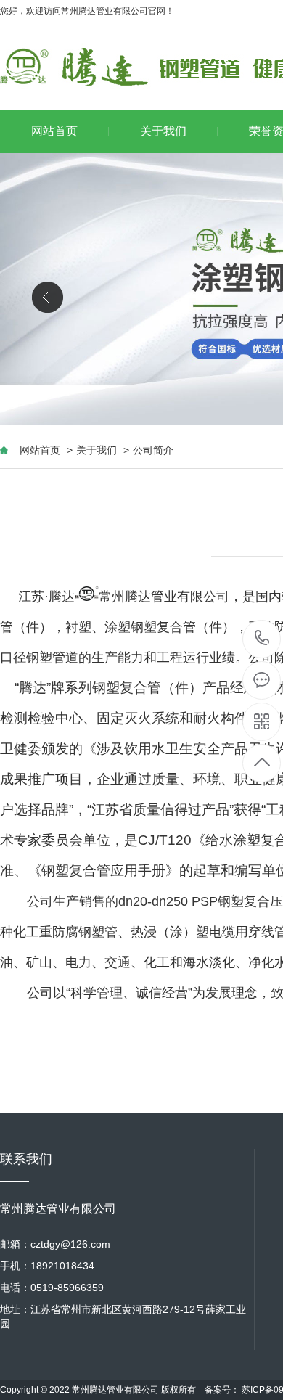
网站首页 (54, 131)
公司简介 (153, 450)
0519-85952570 (262, 639)
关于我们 (163, 131)
